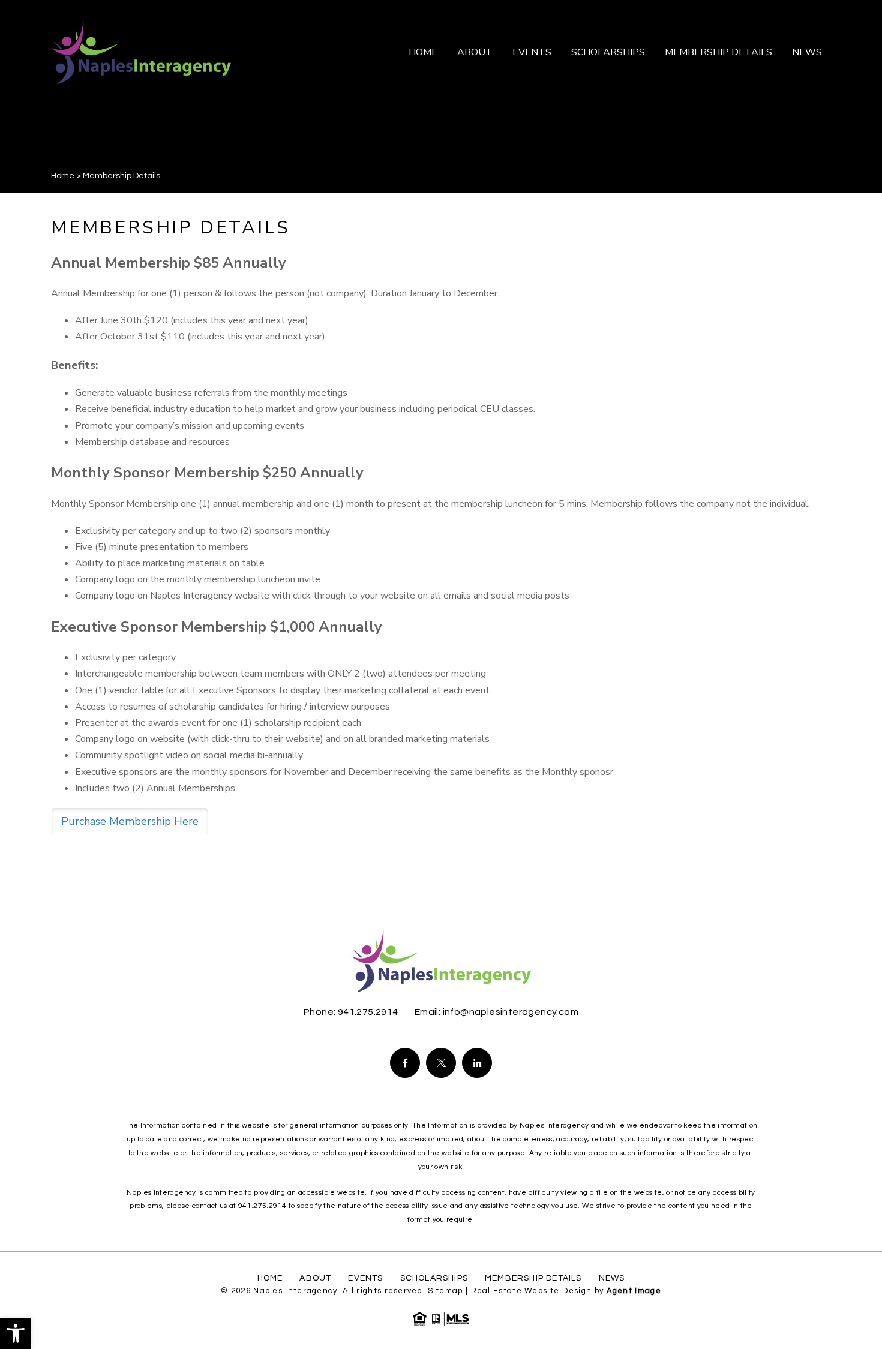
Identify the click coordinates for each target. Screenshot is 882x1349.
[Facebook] (405, 1063)
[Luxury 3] (141, 51)
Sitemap (445, 1291)
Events (531, 52)
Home (423, 52)
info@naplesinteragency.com (510, 1012)
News (807, 52)
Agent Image (634, 1291)
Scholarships (608, 52)
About (475, 52)
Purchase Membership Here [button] (130, 821)
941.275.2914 (368, 1012)
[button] (15, 1333)
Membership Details (718, 52)
